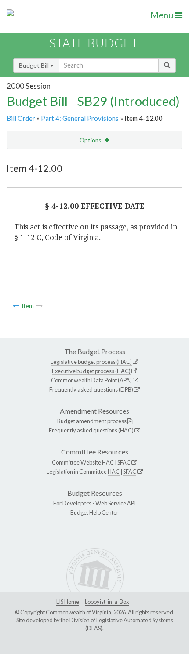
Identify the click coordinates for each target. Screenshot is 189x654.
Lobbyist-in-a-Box (107, 601)
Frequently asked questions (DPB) (91, 389)
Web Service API (115, 503)
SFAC (124, 462)
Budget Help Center (94, 512)
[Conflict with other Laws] (16, 305)
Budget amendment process (92, 421)
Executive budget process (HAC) (91, 370)
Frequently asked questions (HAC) (91, 430)
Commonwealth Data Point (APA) (91, 380)
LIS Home (67, 601)
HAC (108, 462)
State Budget (93, 43)
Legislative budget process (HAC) (91, 361)
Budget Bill (34, 65)
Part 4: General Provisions (80, 118)
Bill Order (21, 118)
